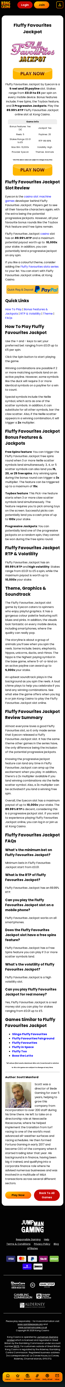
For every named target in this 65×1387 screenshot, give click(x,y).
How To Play (13, 309)
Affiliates (32, 1248)
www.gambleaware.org (30, 1324)
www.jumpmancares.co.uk (32, 1327)
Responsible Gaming (28, 1239)
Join (42, 5)
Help (46, 1239)
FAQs (8, 318)
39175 (16, 1346)
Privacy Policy (42, 1244)
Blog (56, 1244)
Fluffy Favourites (24, 1043)
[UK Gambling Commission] (23, 1296)
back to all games (46, 1195)
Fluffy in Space (23, 1047)
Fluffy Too (19, 1051)
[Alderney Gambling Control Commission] (32, 1305)
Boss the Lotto (22, 1056)
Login (25, 5)
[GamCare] (18, 1285)
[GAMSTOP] (47, 1285)
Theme (48, 314)
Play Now (18, 1195)
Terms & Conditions (18, 1244)
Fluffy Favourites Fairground (33, 1038)
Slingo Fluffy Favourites (29, 1034)
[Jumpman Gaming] (32, 1231)
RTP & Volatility (30, 314)
